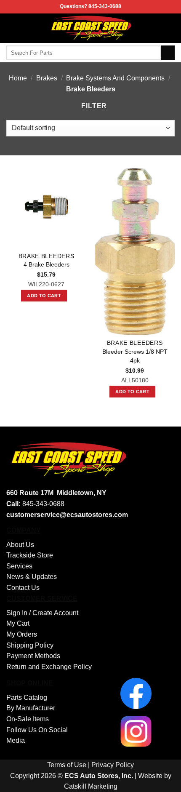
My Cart (17, 623)
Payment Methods (33, 655)
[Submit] (168, 52)
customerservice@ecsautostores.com (67, 514)
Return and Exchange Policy (49, 666)
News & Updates (31, 576)
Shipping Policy (29, 645)
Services (19, 566)
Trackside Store (29, 555)
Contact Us (23, 587)
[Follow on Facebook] (169, 28)
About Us (20, 544)
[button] (11, 28)
